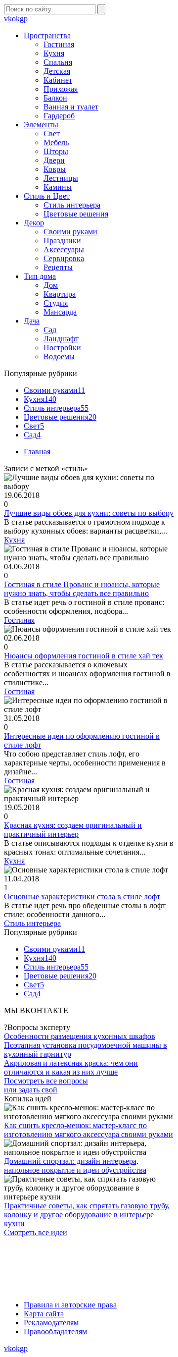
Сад (50, 330)
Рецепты (58, 267)
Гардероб (59, 115)
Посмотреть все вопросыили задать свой (46, 1085)
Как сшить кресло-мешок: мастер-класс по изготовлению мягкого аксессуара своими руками (88, 1130)
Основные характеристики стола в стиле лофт (82, 896)
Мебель (56, 142)
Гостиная (59, 44)
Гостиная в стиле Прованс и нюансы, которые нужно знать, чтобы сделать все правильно (82, 588)
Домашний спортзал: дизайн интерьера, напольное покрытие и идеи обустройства (75, 1165)
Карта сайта (44, 1313)
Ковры (55, 169)
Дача (32, 321)
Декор (34, 222)
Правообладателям (55, 1331)
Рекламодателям (51, 1322)
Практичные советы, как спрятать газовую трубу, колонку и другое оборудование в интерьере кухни (87, 1214)
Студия (56, 303)
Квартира (60, 294)
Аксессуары (64, 249)
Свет (52, 133)
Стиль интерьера (72, 205)
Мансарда (60, 312)
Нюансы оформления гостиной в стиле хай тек (83, 655)
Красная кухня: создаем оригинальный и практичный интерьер (73, 829)
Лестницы (61, 178)
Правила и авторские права (70, 1305)
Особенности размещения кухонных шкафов (79, 1036)
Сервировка (64, 258)
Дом (51, 285)
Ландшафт (61, 338)
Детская (57, 71)
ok (16, 18)
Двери (54, 160)
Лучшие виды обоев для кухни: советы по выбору (89, 513)
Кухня (54, 53)
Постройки (62, 347)
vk (8, 18)
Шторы (56, 151)
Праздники (62, 240)
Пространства (47, 35)
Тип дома (40, 276)
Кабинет (58, 80)
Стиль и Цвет (47, 196)
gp (24, 18)
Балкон (55, 98)
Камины (58, 187)
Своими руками (70, 231)
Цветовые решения (76, 214)
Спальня (58, 62)
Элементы (41, 124)
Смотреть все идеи (35, 1232)
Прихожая (61, 89)
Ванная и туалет (71, 107)
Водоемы (59, 356)
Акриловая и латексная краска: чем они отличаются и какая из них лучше (71, 1067)
